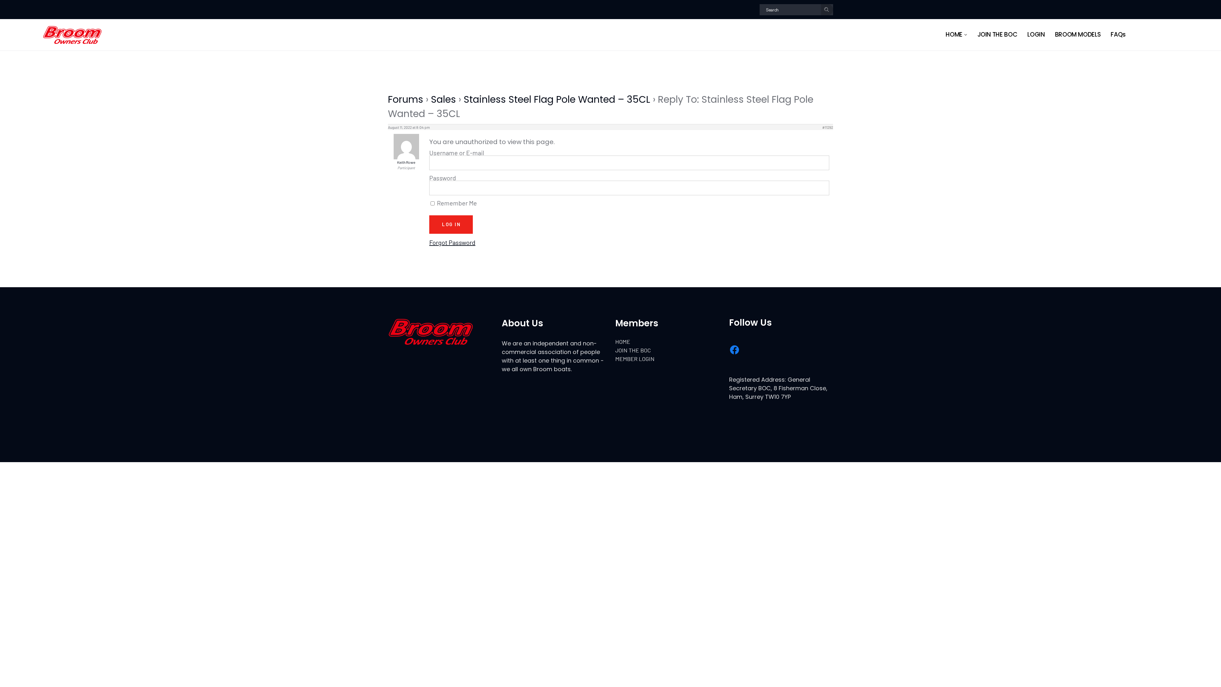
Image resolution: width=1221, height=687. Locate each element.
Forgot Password (452, 242)
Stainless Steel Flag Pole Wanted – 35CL (557, 99)
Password (442, 178)
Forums (405, 99)
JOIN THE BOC (633, 350)
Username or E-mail (456, 152)
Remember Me (456, 203)
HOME (622, 341)
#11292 (827, 127)
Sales (443, 99)
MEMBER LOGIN (634, 358)
